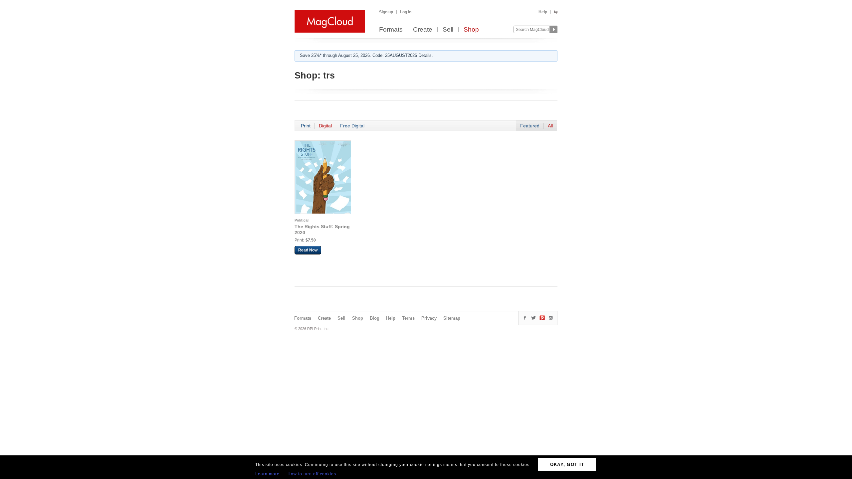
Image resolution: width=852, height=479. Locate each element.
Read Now (308, 250)
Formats (391, 30)
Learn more (267, 474)
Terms (408, 318)
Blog (374, 318)
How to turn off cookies (312, 474)
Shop (471, 30)
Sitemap (451, 318)
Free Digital (352, 125)
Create (422, 30)
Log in (405, 12)
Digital (325, 125)
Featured (529, 125)
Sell (448, 30)
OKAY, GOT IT (567, 464)
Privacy (429, 318)
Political (302, 220)
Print (306, 125)
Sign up (386, 12)
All (550, 125)
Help (542, 12)
